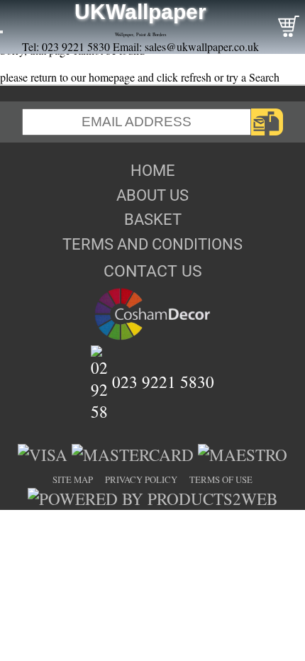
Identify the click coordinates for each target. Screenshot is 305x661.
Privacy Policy (141, 479)
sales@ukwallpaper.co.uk (202, 46)
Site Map (72, 479)
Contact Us (153, 271)
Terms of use (221, 479)
